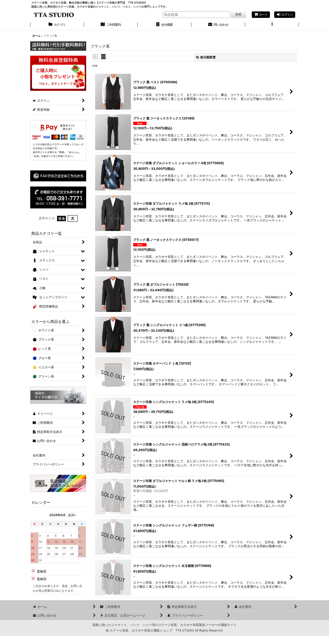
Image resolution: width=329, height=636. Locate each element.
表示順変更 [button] (208, 57)
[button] (272, 25)
